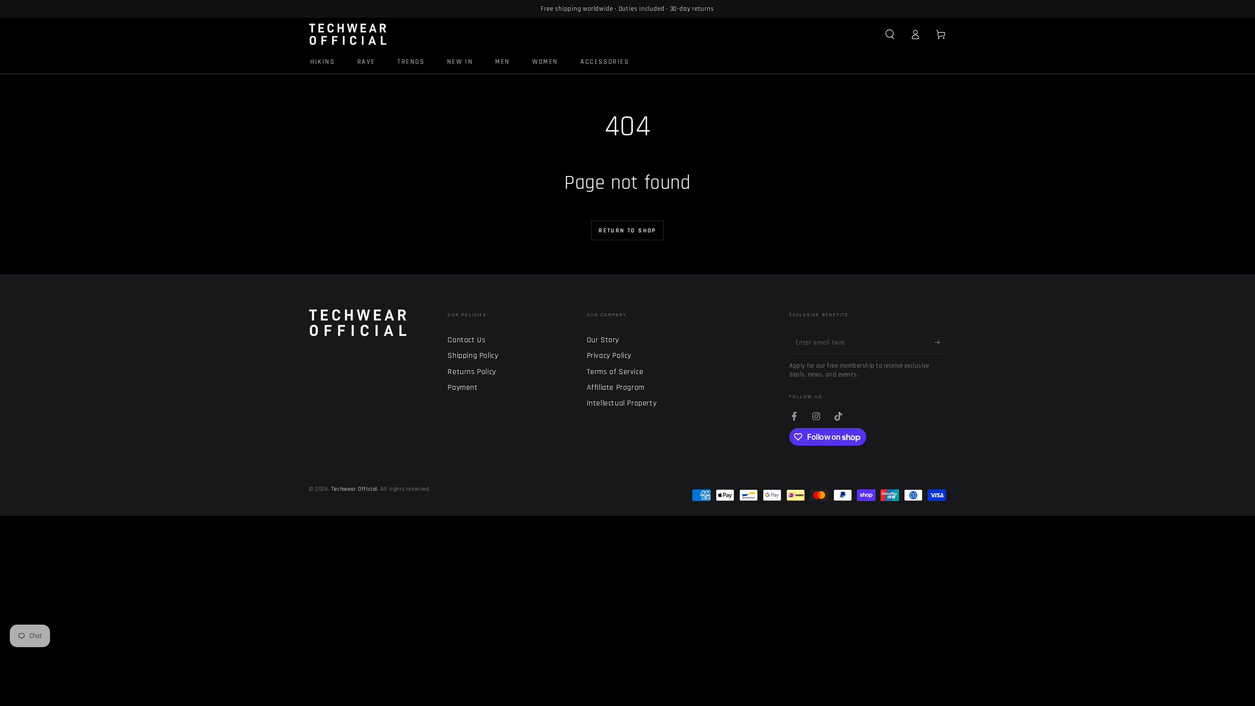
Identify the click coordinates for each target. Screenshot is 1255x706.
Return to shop (627, 230)
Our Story (603, 340)
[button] (890, 34)
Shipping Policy (473, 356)
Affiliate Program (616, 387)
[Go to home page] (348, 34)
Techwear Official (354, 489)
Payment (462, 387)
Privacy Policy (609, 356)
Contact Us (466, 340)
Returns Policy (472, 372)
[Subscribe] (940, 342)
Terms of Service (615, 372)
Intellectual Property (622, 403)
